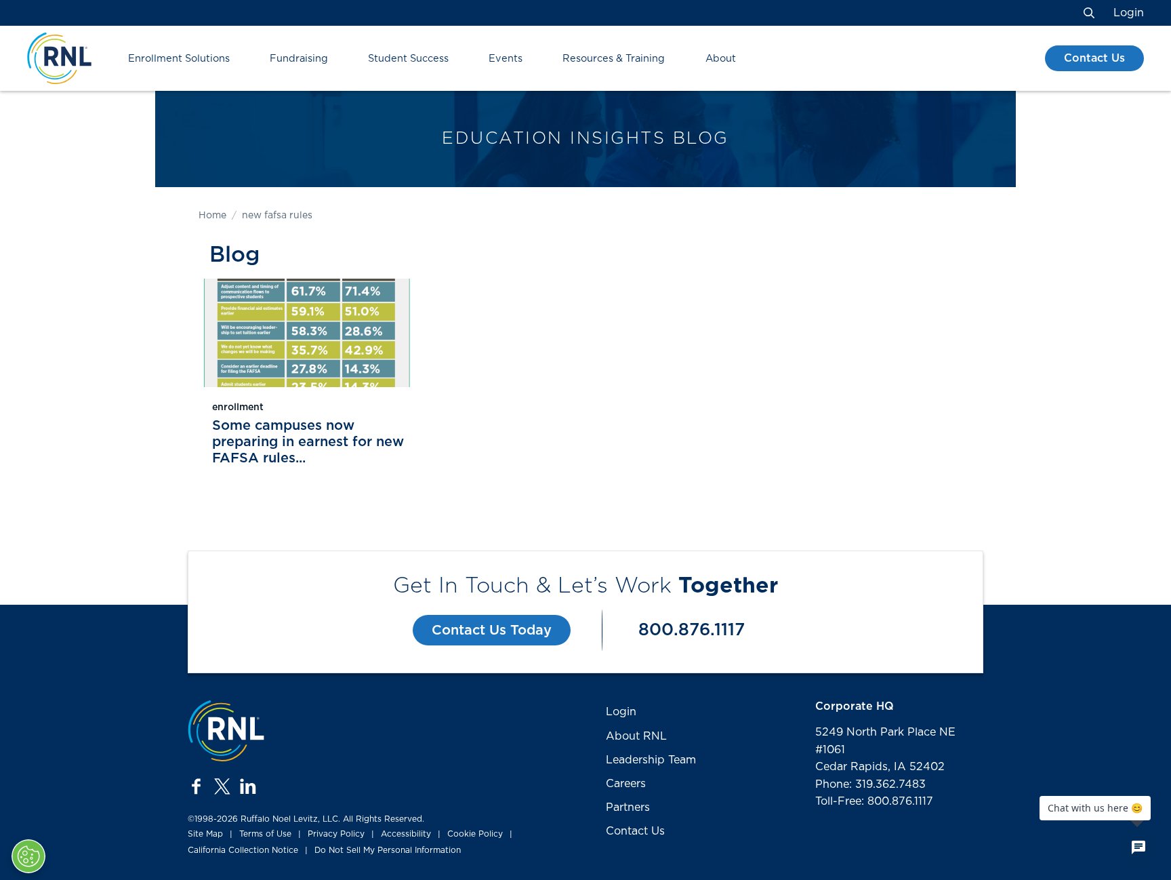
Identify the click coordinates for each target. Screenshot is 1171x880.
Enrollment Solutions (179, 59)
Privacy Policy (336, 834)
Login (1128, 12)
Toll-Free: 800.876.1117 (874, 801)
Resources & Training (613, 59)
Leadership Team (651, 760)
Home (212, 215)
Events (505, 59)
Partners (628, 807)
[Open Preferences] (28, 856)
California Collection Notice (243, 850)
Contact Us (1094, 58)
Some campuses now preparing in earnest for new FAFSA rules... (308, 442)
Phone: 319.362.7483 (870, 784)
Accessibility (406, 834)
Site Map (205, 834)
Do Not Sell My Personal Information (387, 850)
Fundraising (299, 59)
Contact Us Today (492, 630)
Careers (626, 783)
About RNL (636, 736)
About (720, 59)
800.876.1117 (691, 630)
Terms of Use (265, 834)
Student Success (408, 59)
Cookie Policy (475, 834)
